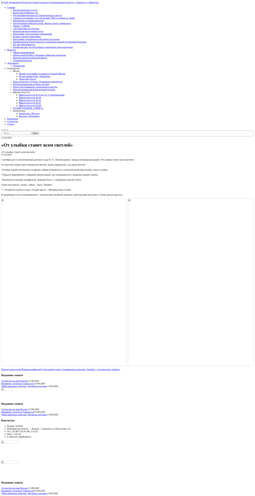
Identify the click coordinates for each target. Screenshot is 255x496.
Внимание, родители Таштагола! (17, 383)
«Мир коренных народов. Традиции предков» (24, 386)
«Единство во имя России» (14, 381)
